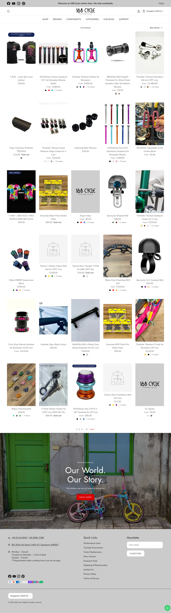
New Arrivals (90, 556)
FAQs (161, 3)
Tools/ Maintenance (93, 552)
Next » (92, 429)
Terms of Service (91, 578)
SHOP (45, 19)
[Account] (138, 11)
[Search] (8, 11)
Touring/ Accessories (93, 547)
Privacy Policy (90, 574)
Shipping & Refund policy (95, 565)
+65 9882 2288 (36, 537)
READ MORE (85, 497)
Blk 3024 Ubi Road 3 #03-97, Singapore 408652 (35, 544)
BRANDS (57, 19)
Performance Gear (92, 543)
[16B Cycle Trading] (85, 11)
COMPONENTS (73, 19)
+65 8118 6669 (19, 537)
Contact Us (89, 569)
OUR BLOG (109, 19)
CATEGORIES (92, 19)
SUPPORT (124, 19)
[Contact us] (167, 608)
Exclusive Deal (90, 560)
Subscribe (135, 553)
